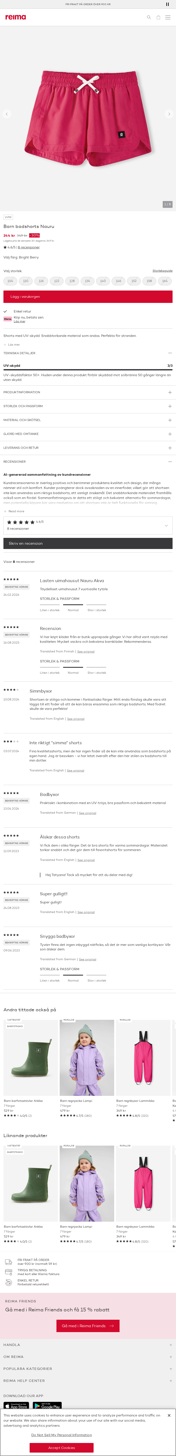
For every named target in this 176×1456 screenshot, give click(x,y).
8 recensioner (29, 247)
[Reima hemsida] (15, 17)
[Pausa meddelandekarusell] (167, 4)
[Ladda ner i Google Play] (47, 1406)
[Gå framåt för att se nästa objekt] (169, 114)
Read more (16, 511)
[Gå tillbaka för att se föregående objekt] (7, 114)
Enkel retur (88, 4)
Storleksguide (163, 271)
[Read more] (88, 502)
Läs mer (19, 321)
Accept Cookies (61, 1448)
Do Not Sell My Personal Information (61, 1435)
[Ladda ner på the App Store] (16, 1406)
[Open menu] (168, 17)
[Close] (169, 1415)
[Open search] (149, 17)
